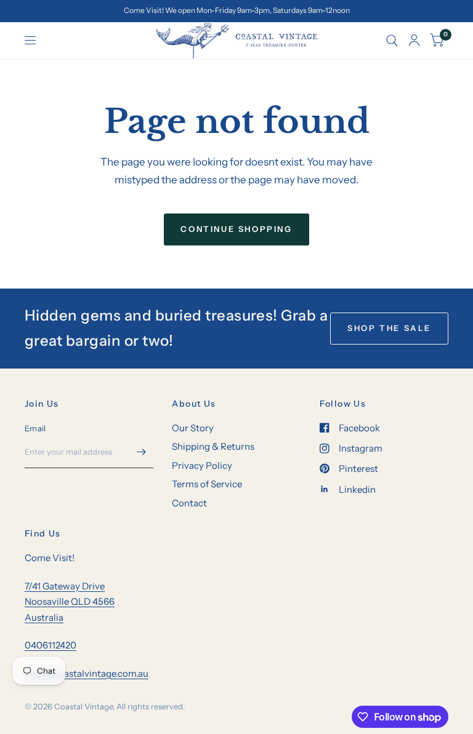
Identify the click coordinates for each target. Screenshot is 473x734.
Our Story (193, 428)
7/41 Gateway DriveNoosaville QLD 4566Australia (70, 601)
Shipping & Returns (213, 446)
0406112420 (50, 645)
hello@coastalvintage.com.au (86, 673)
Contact (189, 503)
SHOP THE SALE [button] (389, 328)
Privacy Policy (202, 465)
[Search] (392, 40)
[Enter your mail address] (141, 452)
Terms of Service (207, 484)
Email (35, 428)
